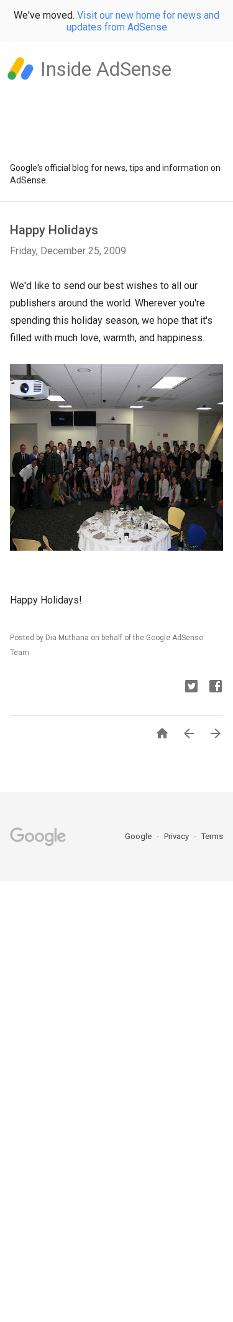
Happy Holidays (54, 230)
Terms (212, 836)
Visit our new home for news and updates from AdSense (143, 21)
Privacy (177, 836)
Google (139, 836)
